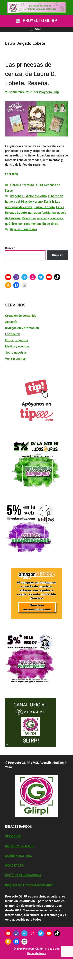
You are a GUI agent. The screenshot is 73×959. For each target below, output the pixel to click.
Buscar (10, 248)
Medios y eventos (17, 346)
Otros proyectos (16, 340)
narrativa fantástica (42, 212)
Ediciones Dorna (35, 196)
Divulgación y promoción (22, 328)
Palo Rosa (29, 218)
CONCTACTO (14, 865)
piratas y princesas (50, 218)
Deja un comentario (23, 229)
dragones (16, 196)
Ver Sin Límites (15, 358)
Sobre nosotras (16, 352)
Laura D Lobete (44, 207)
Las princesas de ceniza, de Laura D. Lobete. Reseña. (30, 74)
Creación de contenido (20, 315)
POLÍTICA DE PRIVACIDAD (23, 875)
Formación (12, 334)
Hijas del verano (32, 201)
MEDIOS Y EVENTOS (19, 846)
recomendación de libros (41, 223)
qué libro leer (14, 223)
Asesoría (11, 322)
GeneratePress (36, 953)
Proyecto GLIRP (40, 20)
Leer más (11, 174)
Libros (14, 185)
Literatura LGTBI (31, 185)
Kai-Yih (49, 201)
